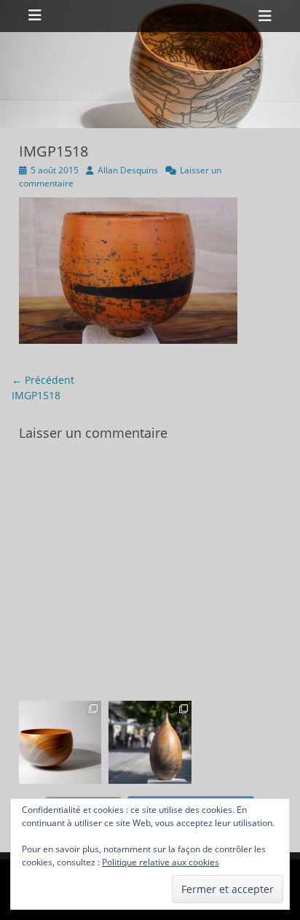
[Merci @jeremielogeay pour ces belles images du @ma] (149, 742)
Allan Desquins (128, 170)
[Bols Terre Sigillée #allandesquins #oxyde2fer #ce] (60, 742)
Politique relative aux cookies (160, 862)
